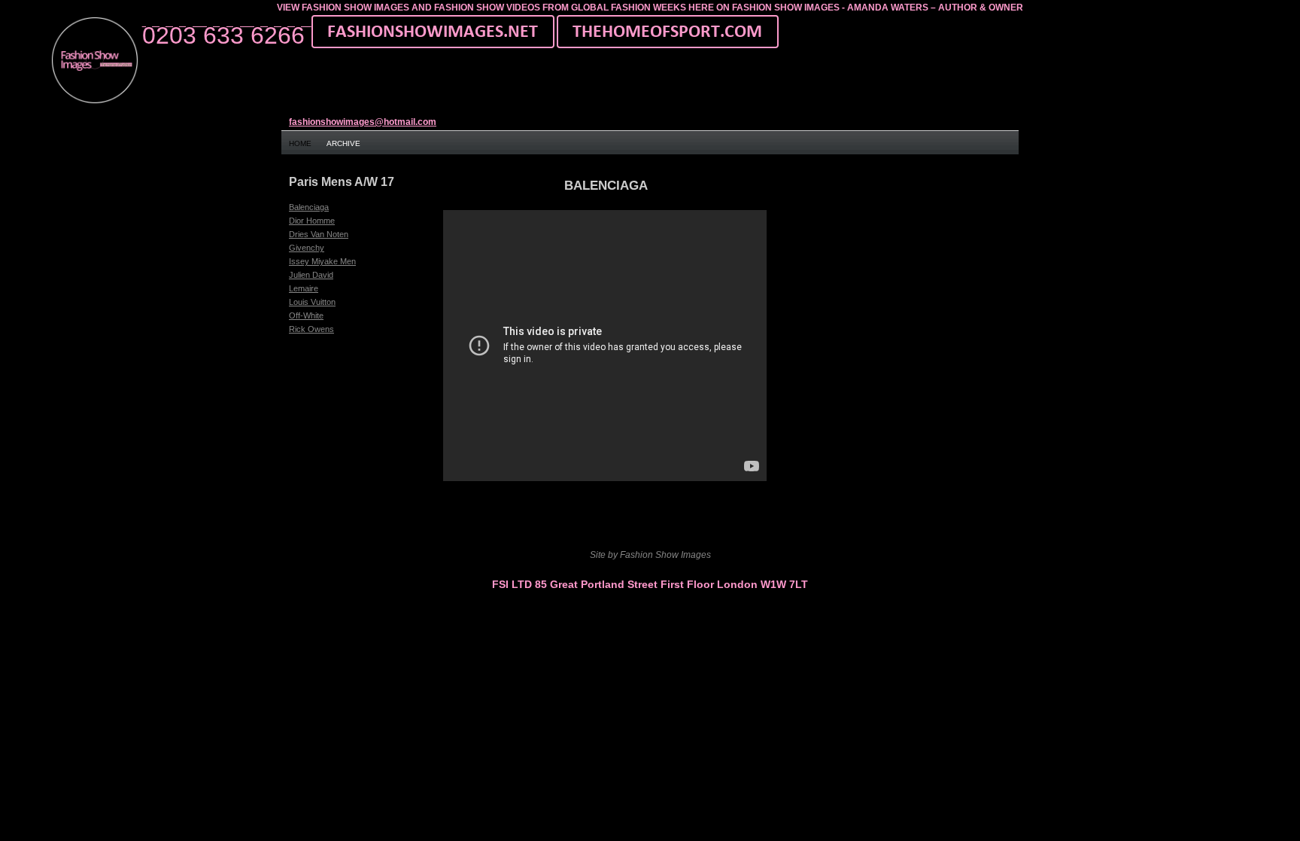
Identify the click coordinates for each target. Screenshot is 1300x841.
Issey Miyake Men (322, 261)
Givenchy (306, 247)
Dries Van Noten (318, 234)
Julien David (311, 274)
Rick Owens (311, 329)
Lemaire (303, 288)
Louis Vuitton (312, 301)
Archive (343, 143)
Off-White (306, 315)
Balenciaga (309, 207)
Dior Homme (312, 220)
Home (300, 143)
